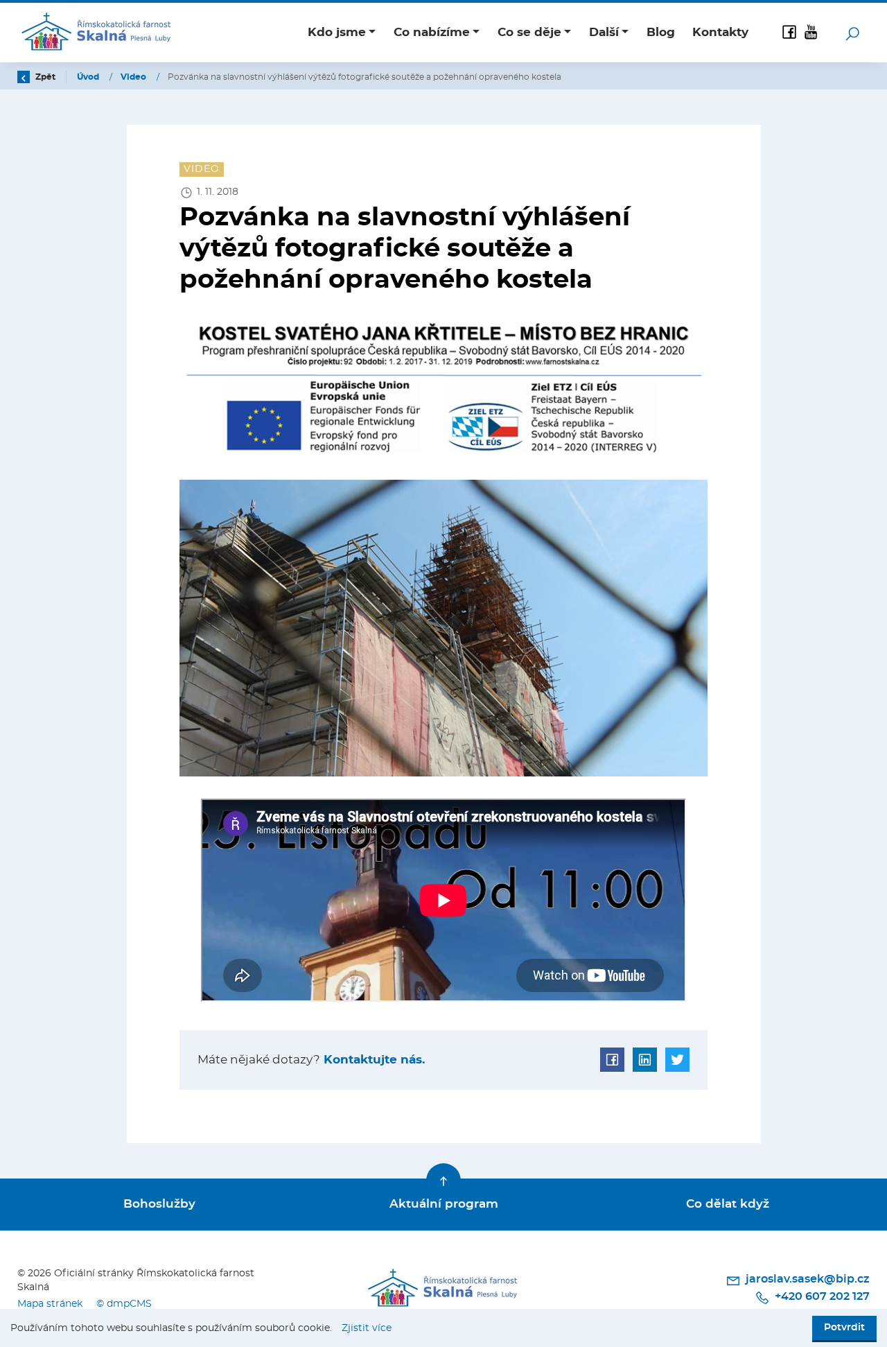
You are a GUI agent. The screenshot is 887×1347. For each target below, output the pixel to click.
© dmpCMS (124, 1303)
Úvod (89, 77)
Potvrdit (844, 1327)
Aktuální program (443, 1204)
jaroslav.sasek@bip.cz (806, 1279)
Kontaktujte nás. (372, 1060)
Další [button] (604, 32)
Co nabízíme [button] (432, 32)
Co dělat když (727, 1204)
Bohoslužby (159, 1204)
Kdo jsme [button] (337, 32)
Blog (661, 32)
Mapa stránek (49, 1303)
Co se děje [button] (529, 32)
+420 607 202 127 (821, 1296)
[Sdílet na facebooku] (612, 1060)
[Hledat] (852, 32)
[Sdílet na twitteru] (677, 1060)
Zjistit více (367, 1328)
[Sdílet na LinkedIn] (645, 1060)
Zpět (44, 77)
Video (134, 77)
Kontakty (720, 32)
